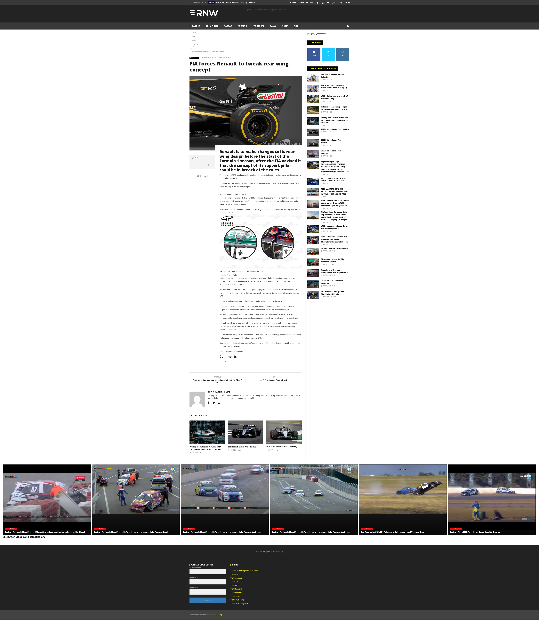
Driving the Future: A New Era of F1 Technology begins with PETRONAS (205, 448)
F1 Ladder (194, 26)
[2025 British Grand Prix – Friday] (245, 432)
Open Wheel (212, 26)
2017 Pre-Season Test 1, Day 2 (273, 379)
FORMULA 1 (194, 58)
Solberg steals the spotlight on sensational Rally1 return (334, 108)
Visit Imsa (234, 574)
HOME (293, 2)
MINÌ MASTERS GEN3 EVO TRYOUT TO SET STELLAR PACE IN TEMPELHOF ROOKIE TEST (334, 191)
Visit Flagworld (236, 589)
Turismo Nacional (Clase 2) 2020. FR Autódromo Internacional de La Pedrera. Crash (131, 532)
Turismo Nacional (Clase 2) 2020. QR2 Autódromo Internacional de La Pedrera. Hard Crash (45, 532)
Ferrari (268, 290)
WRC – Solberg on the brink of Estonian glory (236, 2)
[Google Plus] (333, 2)
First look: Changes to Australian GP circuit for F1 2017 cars (217, 380)
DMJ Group (218, 615)
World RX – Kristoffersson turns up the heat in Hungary (334, 86)
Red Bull (238, 271)
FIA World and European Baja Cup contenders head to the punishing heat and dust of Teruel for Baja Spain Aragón (334, 216)
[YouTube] (322, 2)
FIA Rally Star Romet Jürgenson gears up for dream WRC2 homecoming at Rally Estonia (335, 203)
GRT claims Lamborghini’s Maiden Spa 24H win (332, 292)
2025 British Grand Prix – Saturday (281, 447)
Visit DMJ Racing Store (239, 604)
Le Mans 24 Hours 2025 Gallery (334, 248)
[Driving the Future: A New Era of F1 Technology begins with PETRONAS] (207, 432)
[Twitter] (328, 2)
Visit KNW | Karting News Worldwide (244, 571)
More (297, 26)
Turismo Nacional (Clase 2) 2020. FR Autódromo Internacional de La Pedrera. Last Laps (222, 532)
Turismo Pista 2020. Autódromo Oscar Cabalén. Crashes (475, 532)
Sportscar (258, 26)
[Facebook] (317, 2)
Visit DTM (234, 582)
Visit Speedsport (236, 578)
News (211, 3)
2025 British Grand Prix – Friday (242, 447)
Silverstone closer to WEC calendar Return (332, 260)
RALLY (273, 26)
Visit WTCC (234, 585)
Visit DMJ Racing (237, 600)
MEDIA (285, 26)
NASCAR (228, 26)
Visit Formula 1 (236, 593)
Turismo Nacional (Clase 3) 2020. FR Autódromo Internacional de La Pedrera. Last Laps (311, 532)
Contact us (306, 2)
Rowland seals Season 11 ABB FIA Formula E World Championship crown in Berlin (334, 239)
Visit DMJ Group (236, 596)
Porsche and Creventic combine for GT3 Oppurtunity (334, 271)
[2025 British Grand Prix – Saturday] (284, 432)
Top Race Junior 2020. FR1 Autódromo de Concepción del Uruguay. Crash (393, 532)
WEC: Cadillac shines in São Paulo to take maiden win (333, 179)
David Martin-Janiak (220, 58)
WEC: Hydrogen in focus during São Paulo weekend (335, 227)
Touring (242, 26)
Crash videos (11, 529)
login (346, 2)
